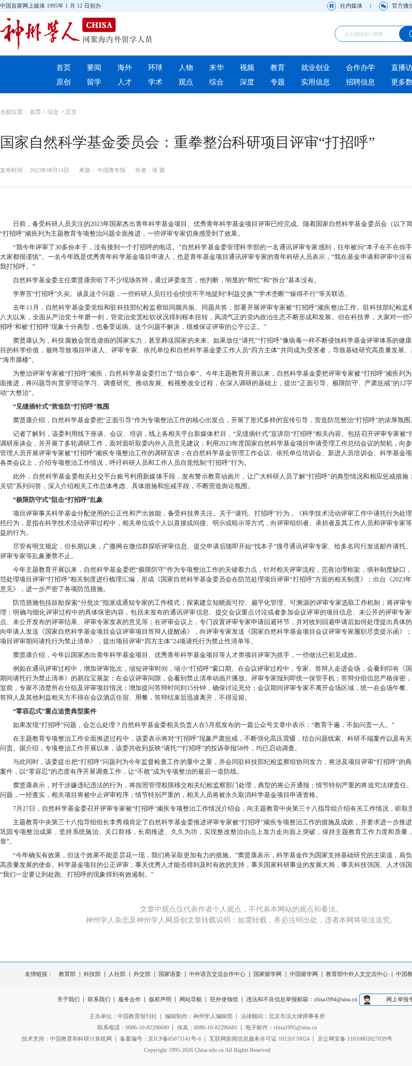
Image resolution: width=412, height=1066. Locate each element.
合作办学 (360, 68)
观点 (186, 82)
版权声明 (160, 999)
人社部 (117, 974)
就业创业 (315, 68)
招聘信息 (360, 82)
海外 (124, 68)
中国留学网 (304, 974)
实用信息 (315, 82)
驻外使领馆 (224, 999)
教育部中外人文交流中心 (357, 974)
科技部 (92, 974)
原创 (63, 82)
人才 (124, 82)
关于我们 (68, 999)
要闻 (94, 68)
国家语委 (170, 974)
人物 (186, 68)
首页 (63, 68)
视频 (247, 68)
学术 (155, 82)
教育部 (67, 974)
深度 (247, 82)
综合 (216, 82)
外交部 (142, 974)
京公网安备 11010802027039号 (354, 1039)
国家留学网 (267, 974)
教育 (277, 68)
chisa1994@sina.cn (335, 999)
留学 (94, 82)
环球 (155, 68)
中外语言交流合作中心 (217, 974)
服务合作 (129, 999)
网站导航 (190, 999)
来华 (216, 68)
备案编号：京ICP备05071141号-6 (160, 1039)
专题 (277, 82)
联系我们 (99, 999)
